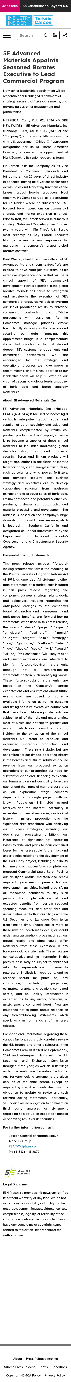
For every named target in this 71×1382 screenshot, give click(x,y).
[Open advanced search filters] (54, 35)
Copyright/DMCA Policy (23, 1375)
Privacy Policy (54, 1375)
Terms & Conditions (53, 1367)
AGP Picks (10, 6)
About (17, 1359)
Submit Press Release (19, 1367)
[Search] (45, 35)
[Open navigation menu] (7, 35)
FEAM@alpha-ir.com (23, 1146)
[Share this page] (65, 35)
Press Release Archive (42, 1359)
